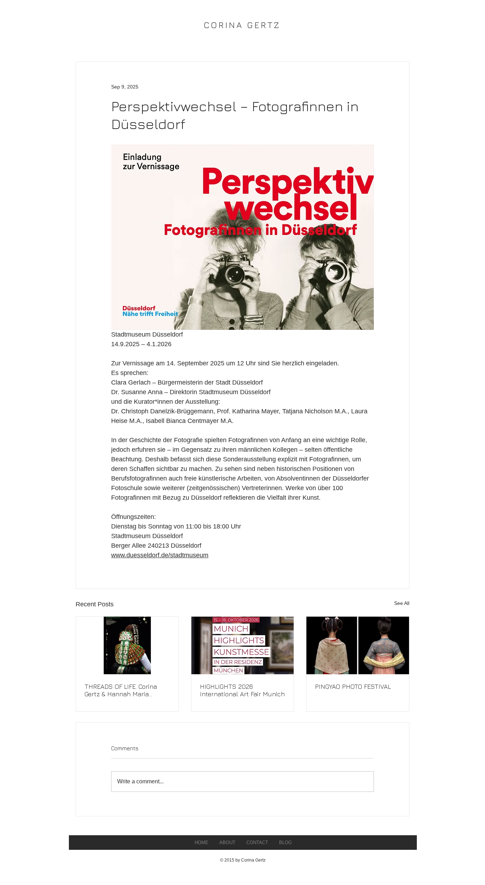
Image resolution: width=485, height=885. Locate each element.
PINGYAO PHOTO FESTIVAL (353, 686)
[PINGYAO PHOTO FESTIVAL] (357, 645)
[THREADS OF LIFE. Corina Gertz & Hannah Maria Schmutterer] (127, 645)
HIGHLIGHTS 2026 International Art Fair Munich (242, 690)
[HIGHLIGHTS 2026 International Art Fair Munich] (242, 645)
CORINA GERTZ (242, 25)
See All (401, 603)
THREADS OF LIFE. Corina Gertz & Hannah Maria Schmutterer (121, 690)
